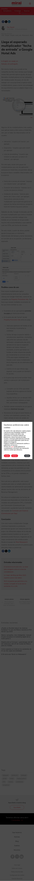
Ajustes (27, 456)
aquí (12, 446)
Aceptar (7, 456)
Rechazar (14, 456)
